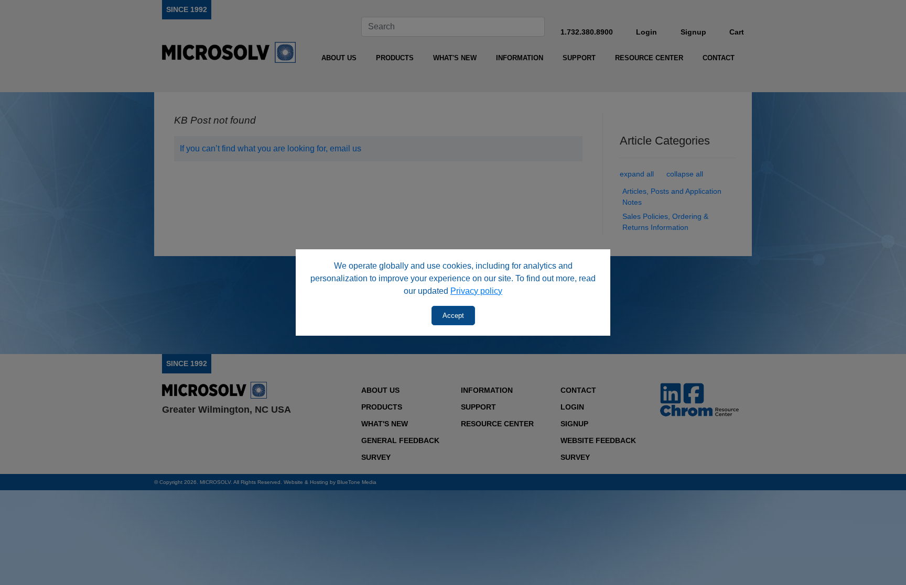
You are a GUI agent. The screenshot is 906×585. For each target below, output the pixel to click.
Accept (453, 315)
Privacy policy (476, 290)
